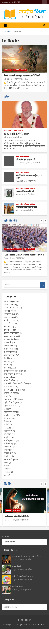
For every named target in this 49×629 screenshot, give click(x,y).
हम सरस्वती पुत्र (9, 459)
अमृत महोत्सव (9, 317)
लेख (5, 409)
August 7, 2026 (17, 589)
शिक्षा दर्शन (7, 434)
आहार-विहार (8, 323)
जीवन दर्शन (8, 70)
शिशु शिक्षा (7, 437)
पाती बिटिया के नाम (11, 374)
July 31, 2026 (8, 137)
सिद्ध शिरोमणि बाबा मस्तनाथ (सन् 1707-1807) (29, 177)
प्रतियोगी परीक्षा (9, 380)
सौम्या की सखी (16, 566)
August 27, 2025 (21, 181)
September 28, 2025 (23, 162)
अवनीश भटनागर (9, 320)
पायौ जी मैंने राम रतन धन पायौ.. (26, 159)
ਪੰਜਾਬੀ (6, 469)
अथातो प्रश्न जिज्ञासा (17, 586)
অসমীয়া (6, 462)
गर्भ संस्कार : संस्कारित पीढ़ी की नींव (17, 516)
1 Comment (28, 79)
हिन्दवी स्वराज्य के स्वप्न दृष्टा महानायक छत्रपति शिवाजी (22, 76)
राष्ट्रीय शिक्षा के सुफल (11, 402)
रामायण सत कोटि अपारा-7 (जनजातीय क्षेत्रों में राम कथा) (29, 556)
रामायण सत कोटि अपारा (13, 399)
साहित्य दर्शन (8, 453)
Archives (5, 536)
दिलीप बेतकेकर (9, 355)
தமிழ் (6, 475)
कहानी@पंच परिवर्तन (11, 333)
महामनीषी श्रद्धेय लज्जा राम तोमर (26, 207)
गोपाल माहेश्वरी (9, 339)
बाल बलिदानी (9, 386)
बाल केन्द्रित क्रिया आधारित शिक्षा (16, 383)
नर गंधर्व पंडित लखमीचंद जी (25, 191)
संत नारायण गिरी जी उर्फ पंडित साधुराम (16, 134)
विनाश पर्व (7, 418)
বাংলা (5, 465)
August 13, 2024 (10, 258)
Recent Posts (10, 550)
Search (42, 285)
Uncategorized (10, 304)
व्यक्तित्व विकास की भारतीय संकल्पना (23, 576)
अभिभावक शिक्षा (9, 314)
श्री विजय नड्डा (9, 443)
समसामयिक (8, 450)
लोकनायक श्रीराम (10, 412)
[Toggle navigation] (5, 25)
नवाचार (6, 364)
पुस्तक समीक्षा (9, 377)
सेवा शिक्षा (7, 456)
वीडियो (6, 424)
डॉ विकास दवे (9, 352)
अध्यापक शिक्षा (9, 311)
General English (10, 301)
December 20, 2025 (12, 520)
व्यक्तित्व (23, 70)
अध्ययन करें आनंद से (11, 307)
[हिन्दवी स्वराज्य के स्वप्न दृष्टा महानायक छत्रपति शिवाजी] (24, 59)
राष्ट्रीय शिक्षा (18, 79)
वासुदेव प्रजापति (9, 415)
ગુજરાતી (7, 472)
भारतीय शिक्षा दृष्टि (10, 393)
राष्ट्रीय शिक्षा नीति (10, 221)
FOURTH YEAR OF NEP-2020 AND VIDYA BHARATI (24, 255)
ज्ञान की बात (8, 345)
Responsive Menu (44, 2)
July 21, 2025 (20, 210)
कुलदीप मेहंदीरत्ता (10, 336)
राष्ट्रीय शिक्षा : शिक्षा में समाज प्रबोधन (32, 624)
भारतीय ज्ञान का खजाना (12, 390)
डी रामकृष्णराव (9, 249)
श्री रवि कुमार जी (10, 440)
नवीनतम (16, 70)
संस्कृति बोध (8, 446)
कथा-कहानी (8, 326)
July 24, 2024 (8, 79)
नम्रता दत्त (7, 361)
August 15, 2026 (17, 559)
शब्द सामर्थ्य (8, 431)
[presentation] (41, 221)
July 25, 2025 (20, 194)
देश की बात (8, 358)
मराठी (6, 396)
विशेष (6, 421)
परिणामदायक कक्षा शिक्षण (13, 371)
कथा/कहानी (8, 330)
